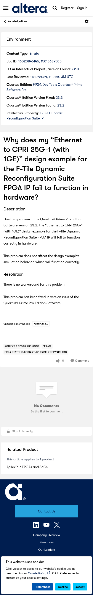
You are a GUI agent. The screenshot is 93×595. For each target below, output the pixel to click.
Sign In (82, 8)
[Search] (55, 8)
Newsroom (47, 542)
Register (67, 8)
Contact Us (46, 511)
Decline (63, 587)
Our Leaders (46, 549)
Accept (80, 587)
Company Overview (46, 535)
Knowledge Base (17, 21)
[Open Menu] (87, 21)
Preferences (42, 587)
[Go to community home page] (30, 8)
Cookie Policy (37, 573)
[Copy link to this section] (28, 209)
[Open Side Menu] (6, 8)
